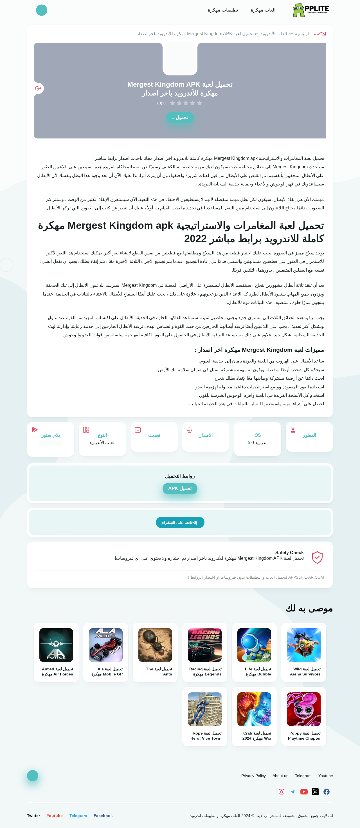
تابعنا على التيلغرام (176, 522)
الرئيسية (302, 33)
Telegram (303, 775)
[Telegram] (293, 791)
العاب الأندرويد (273, 33)
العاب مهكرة (262, 10)
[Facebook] (327, 791)
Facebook (103, 815)
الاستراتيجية (269, 158)
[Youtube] (304, 791)
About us (280, 775)
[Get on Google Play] (50, 442)
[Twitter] (316, 791)
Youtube (325, 775)
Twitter (33, 815)
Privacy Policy (253, 775)
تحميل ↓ (180, 117)
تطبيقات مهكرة (222, 10)
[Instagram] (283, 791)
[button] (41, 10)
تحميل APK (180, 488)
